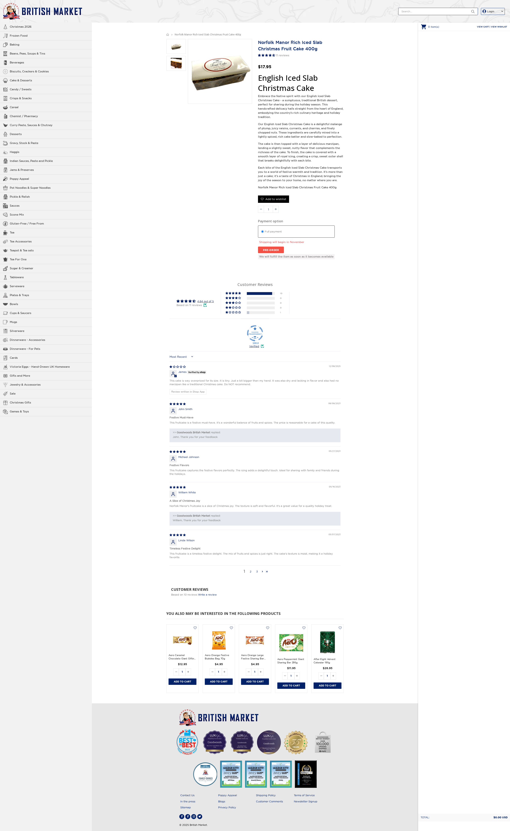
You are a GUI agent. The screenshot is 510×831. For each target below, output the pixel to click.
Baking (14, 44)
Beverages (17, 62)
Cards (14, 357)
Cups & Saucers (20, 313)
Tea (12, 232)
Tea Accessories (21, 241)
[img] (178, 366)
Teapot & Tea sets (22, 250)
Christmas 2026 (20, 26)
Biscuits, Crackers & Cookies (29, 71)
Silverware (17, 330)
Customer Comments (269, 801)
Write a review (207, 594)
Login (490, 11)
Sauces (15, 205)
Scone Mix (17, 214)
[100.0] (255, 333)
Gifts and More (20, 375)
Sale (13, 393)
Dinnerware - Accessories (27, 339)
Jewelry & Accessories (25, 384)
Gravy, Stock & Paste (24, 143)
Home (167, 34)
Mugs (13, 322)
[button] (267, 55)
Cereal (14, 107)
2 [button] (250, 571)
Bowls (14, 304)
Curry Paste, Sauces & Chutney (31, 125)
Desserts (16, 134)
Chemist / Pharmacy (24, 116)
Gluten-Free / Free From (27, 223)
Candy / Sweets (20, 89)
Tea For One (18, 259)
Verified (254, 346)
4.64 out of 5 (205, 301)
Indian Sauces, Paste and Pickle (31, 160)
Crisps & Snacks (21, 98)
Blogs (221, 801)
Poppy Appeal (19, 178)
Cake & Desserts (21, 80)
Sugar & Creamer (21, 268)
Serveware (17, 286)
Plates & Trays (19, 295)
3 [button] (257, 571)
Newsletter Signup (305, 801)
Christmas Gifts (20, 402)
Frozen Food (18, 35)
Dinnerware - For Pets (25, 348)
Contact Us (187, 795)
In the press (187, 801)
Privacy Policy (227, 807)
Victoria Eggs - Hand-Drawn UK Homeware (40, 366)
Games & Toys (19, 411)
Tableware (17, 277)
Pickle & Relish (20, 196)
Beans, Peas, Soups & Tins (27, 53)
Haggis (14, 152)
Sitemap (185, 807)
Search (472, 11)
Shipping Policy (266, 795)
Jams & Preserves (22, 169)
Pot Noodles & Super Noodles (30, 187)
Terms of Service (304, 795)
